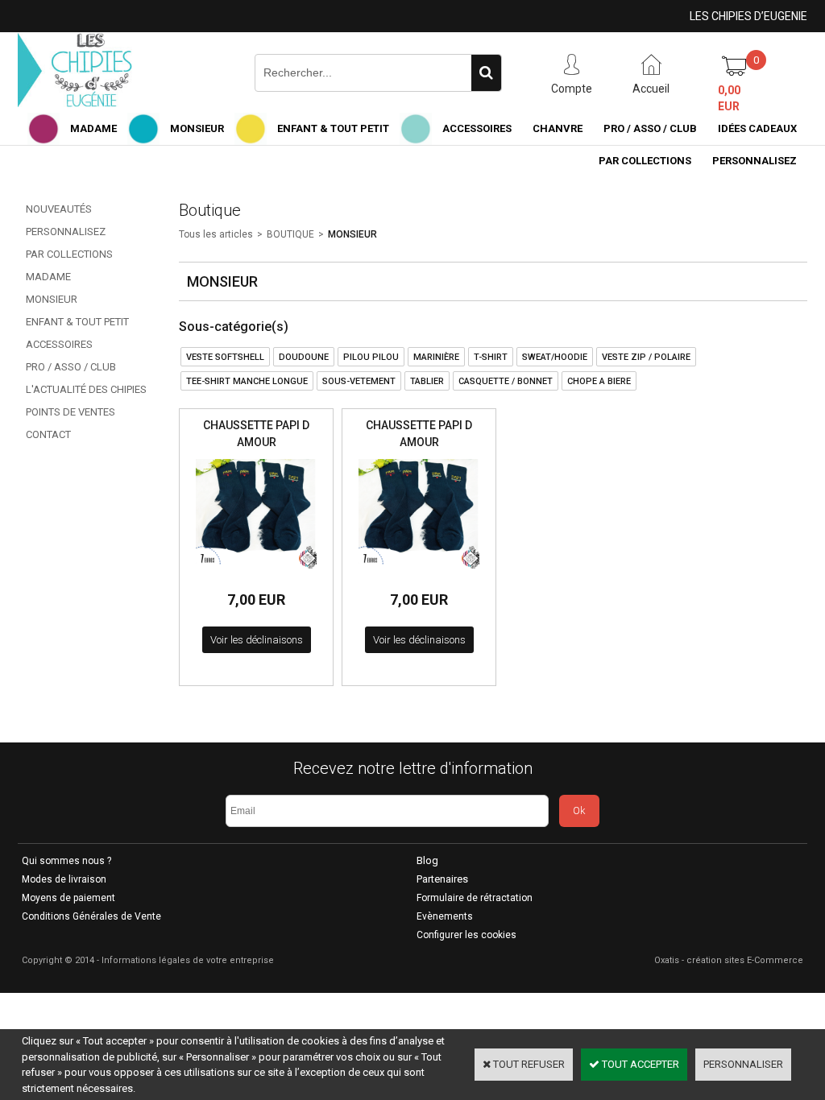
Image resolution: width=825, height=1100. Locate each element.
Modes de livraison (64, 879)
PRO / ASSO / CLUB (650, 128)
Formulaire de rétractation (475, 898)
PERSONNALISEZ (754, 161)
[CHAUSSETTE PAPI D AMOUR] (256, 573)
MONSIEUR (197, 128)
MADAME (93, 128)
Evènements (445, 916)
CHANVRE (557, 128)
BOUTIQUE (290, 234)
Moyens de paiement (68, 898)
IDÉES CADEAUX (757, 128)
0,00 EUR (729, 98)
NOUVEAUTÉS (59, 209)
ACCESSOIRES (477, 128)
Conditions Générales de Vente (91, 916)
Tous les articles (216, 234)
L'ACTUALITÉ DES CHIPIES (86, 389)
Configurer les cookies (466, 935)
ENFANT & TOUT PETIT (333, 128)
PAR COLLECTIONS (645, 161)
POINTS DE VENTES (70, 412)
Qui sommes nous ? (66, 860)
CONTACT (48, 434)
